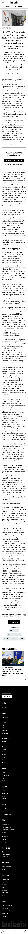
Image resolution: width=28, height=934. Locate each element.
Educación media (18, 6)
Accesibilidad (6, 911)
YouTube (4, 885)
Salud (3, 757)
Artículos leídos (6, 814)
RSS (3, 882)
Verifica (4, 762)
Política (4, 754)
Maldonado (5, 775)
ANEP (22, 639)
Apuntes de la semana (8, 830)
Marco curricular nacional (14, 635)
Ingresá (20, 164)
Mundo (4, 749)
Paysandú (5, 778)
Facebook (5, 893)
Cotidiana (5, 725)
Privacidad (5, 913)
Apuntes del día (6, 827)
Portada (4, 707)
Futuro (4, 741)
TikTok (4, 895)
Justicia (4, 744)
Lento (3, 796)
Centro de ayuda (7, 905)
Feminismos (5, 738)
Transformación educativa (11, 639)
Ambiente (5, 717)
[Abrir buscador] (25, 2)
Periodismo (5, 809)
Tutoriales (5, 908)
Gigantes (4, 799)
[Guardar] (17, 73)
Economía (5, 733)
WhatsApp (5, 887)
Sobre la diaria (6, 866)
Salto (3, 780)
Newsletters (5, 879)
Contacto (4, 916)
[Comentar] (21, 73)
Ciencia (4, 722)
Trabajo (4, 760)
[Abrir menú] (3, 2)
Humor (4, 839)
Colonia (4, 772)
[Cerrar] (25, 150)
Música (4, 811)
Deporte (4, 730)
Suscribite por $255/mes (14, 160)
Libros (3, 746)
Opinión (4, 752)
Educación (8, 6)
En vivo (4, 832)
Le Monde (5, 793)
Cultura (4, 728)
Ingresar (6, 692)
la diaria (4, 791)
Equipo (4, 869)
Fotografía (5, 836)
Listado (4, 852)
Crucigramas (5, 842)
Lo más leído (5, 824)
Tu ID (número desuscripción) (7, 855)
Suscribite (7, 696)
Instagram (5, 890)
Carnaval (4, 720)
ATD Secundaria (14, 631)
